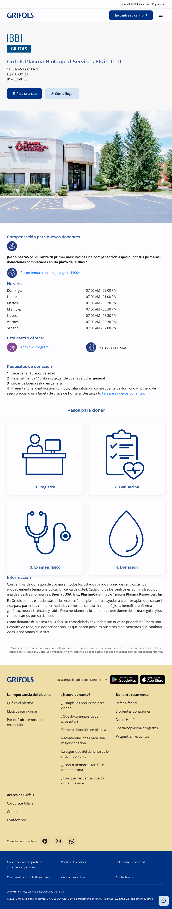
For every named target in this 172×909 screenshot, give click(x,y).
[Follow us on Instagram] (58, 841)
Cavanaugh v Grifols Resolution (28, 877)
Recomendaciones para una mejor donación (83, 740)
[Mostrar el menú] (160, 15)
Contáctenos (17, 820)
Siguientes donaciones (133, 711)
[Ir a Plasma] (20, 15)
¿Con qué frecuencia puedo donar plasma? (82, 781)
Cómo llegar (64, 93)
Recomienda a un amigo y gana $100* (50, 272)
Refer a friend (126, 703)
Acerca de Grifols (20, 795)
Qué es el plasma (20, 703)
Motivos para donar (22, 711)
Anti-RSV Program (34, 347)
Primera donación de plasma (83, 729)
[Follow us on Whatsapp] (72, 841)
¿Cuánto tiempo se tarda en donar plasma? (82, 767)
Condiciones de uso (74, 877)
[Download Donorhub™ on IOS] (152, 679)
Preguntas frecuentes (132, 736)
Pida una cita (26, 93)
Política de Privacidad (130, 862)
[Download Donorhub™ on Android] (124, 679)
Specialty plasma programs (137, 728)
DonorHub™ (125, 719)
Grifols (12, 811)
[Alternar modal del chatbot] (164, 901)
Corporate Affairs (20, 803)
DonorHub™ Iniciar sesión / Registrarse (143, 4)
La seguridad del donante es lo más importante (85, 754)
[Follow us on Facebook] (45, 841)
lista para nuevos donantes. (123, 393)
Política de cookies (73, 862)
